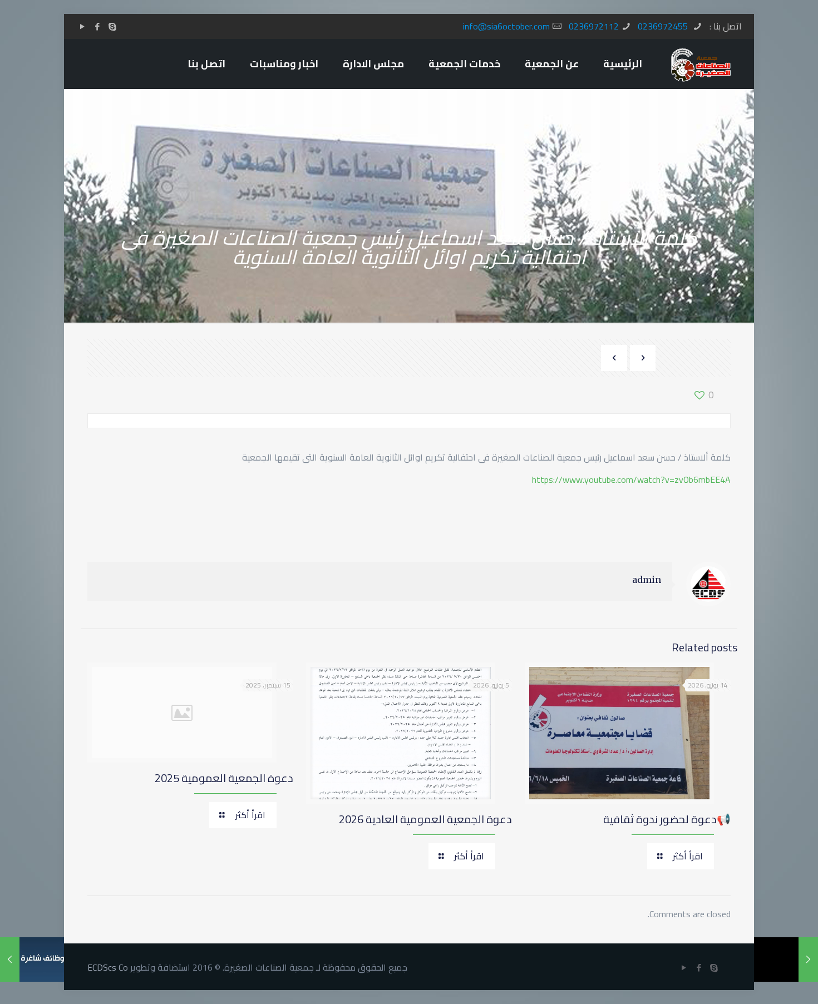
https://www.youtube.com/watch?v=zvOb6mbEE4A (631, 479)
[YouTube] (82, 26)
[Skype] (112, 26)
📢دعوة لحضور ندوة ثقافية (667, 819)
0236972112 (594, 26)
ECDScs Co (107, 967)
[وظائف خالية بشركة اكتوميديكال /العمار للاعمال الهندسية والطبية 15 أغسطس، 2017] (32, 959)
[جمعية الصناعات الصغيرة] (701, 64)
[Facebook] (97, 26)
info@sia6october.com (506, 26)
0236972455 (664, 26)
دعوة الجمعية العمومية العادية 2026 (425, 819)
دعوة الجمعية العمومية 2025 (224, 778)
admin (646, 579)
